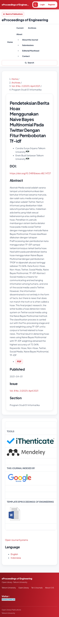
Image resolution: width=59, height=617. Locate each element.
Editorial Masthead (30, 51)
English (14, 554)
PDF (19, 361)
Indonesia (16, 557)
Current (19, 28)
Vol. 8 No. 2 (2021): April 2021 (26, 86)
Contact (26, 56)
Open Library (23, 588)
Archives (32, 28)
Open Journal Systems (16, 539)
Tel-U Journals (37, 588)
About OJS (49, 588)
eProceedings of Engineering (15, 4)
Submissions (28, 45)
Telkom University (9, 588)
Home (10, 42)
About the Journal (30, 40)
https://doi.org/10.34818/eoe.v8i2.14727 (30, 173)
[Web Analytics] (8, 599)
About (19, 34)
